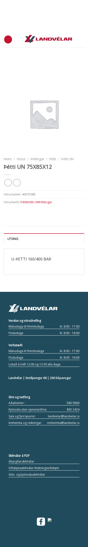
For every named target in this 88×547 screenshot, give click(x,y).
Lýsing (13, 238)
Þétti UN (67, 159)
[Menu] (8, 39)
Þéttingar (37, 159)
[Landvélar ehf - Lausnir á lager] (48, 39)
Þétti (52, 159)
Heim (8, 159)
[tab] (44, 238)
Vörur (21, 159)
